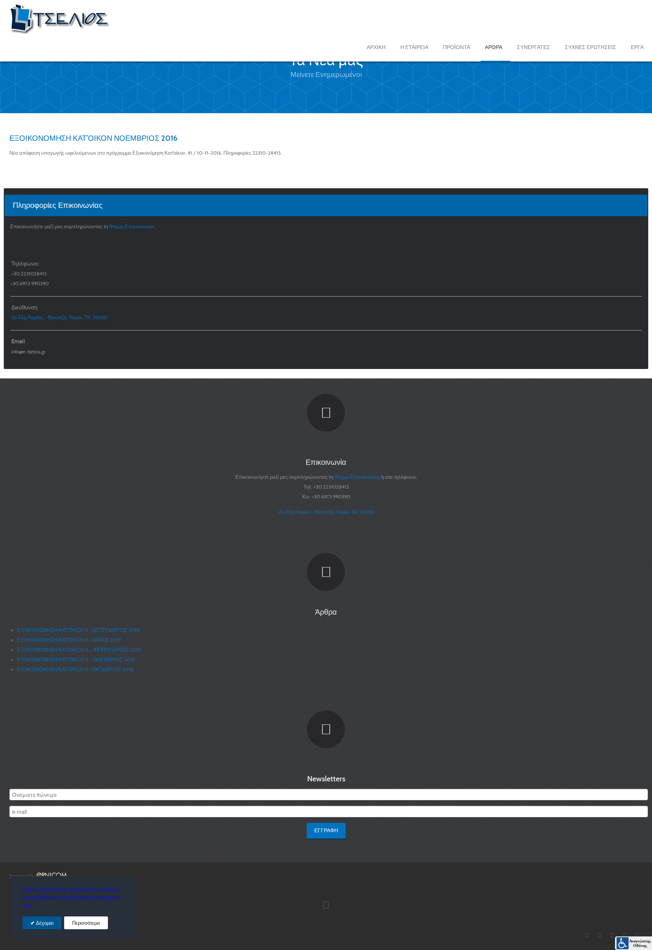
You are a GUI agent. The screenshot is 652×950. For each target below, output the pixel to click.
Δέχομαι (44, 923)
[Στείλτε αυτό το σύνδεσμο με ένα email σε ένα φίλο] (641, 153)
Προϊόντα (456, 47)
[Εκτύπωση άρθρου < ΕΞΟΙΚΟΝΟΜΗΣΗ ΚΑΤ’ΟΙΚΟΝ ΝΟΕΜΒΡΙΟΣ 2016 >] (633, 153)
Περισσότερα (86, 923)
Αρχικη (376, 47)
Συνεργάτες (533, 47)
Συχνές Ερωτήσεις (590, 47)
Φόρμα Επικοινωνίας (132, 226)
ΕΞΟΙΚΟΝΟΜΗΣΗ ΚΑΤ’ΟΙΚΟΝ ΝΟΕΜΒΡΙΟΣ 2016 (93, 138)
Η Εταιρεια (414, 47)
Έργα (637, 47)
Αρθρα (493, 47)
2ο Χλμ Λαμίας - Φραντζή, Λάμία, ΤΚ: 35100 (59, 317)
